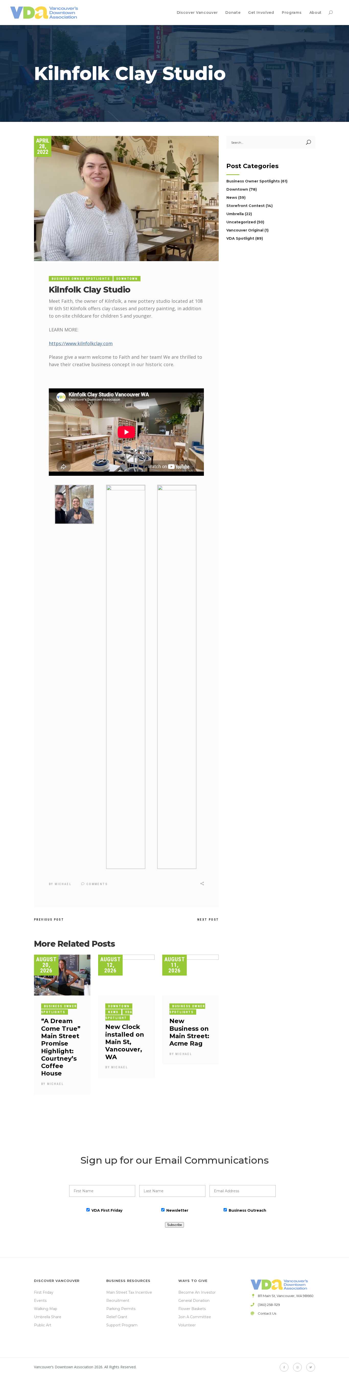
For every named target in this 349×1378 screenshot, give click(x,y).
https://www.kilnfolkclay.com (81, 343)
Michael (63, 884)
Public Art (42, 1325)
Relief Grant (116, 1317)
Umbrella (235, 214)
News (113, 1012)
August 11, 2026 (174, 965)
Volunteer (187, 1325)
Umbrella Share (47, 1317)
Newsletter (177, 1210)
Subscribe (174, 1225)
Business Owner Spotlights (81, 279)
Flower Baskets (192, 1308)
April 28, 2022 (42, 146)
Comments (96, 884)
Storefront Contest (245, 205)
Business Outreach (247, 1210)
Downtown (127, 279)
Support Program (121, 1325)
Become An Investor (197, 1292)
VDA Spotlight (118, 1015)
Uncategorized (241, 222)
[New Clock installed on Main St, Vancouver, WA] (126, 975)
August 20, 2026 (46, 965)
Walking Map (45, 1308)
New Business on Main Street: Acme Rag (189, 1032)
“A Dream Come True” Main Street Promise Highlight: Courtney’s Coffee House (60, 1047)
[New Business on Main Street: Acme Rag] (190, 975)
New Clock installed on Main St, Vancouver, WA (124, 1041)
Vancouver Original (244, 230)
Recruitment (117, 1300)
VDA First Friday (106, 1210)
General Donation (194, 1300)
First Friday (43, 1292)
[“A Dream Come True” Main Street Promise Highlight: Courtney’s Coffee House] (62, 975)
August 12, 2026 (110, 965)
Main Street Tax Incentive (129, 1292)
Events (40, 1300)
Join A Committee (194, 1317)
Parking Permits (120, 1308)
